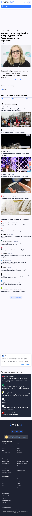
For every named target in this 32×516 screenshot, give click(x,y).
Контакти (4, 502)
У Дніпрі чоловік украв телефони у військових (14, 176)
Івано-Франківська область (8, 468)
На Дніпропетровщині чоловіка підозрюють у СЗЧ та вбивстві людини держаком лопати (15, 283)
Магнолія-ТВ (6, 281)
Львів (3, 485)
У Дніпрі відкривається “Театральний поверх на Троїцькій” (15, 154)
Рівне (18, 478)
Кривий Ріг (11, 376)
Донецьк (19, 485)
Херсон (3, 490)
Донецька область (6, 463)
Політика (4, 443)
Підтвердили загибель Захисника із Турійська (13, 250)
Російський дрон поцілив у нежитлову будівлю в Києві (15, 224)
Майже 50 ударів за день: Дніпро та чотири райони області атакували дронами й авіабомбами (15, 269)
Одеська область (21, 470)
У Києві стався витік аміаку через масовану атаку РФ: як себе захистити (16, 408)
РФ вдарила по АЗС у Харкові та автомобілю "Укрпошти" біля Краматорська (13, 263)
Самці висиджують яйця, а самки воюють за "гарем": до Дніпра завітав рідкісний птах (16, 256)
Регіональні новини (12, 2)
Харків (3, 481)
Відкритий (5, 106)
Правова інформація (6, 500)
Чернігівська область (6, 472)
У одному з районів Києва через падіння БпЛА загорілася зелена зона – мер (14, 243)
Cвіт (18, 443)
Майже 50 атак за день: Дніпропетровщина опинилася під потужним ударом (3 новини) (13, 290)
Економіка (4, 454)
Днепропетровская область (14, 30)
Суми (9, 398)
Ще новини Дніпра (16, 297)
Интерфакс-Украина (7, 241)
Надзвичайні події (6, 452)
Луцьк (3, 487)
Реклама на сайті (5, 493)
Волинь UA (5, 248)
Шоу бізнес (4, 445)
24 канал (5, 253)
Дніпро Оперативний (7, 196)
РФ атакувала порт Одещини (10, 414)
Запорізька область (21, 465)
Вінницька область (6, 461)
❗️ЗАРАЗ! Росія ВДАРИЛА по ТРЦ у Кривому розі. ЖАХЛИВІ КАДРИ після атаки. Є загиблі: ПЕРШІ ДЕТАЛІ (14, 380)
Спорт (18, 448)
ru (27, 2)
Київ (14, 392)
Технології (19, 452)
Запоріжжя (19, 481)
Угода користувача (6, 498)
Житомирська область (22, 463)
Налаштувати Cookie (6, 507)
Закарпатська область (7, 465)
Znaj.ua (4, 234)
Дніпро (10, 106)
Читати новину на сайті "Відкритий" (11, 80)
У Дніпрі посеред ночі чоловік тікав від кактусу (15, 198)
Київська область (21, 468)
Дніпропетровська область (23, 461)
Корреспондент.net (7, 222)
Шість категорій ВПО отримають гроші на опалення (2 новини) (16, 236)
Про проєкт (4, 504)
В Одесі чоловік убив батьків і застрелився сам (14, 231)
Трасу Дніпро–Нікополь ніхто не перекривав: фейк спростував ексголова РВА (15, 276)
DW (4, 260)
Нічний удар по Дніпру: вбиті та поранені (13, 132)
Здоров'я (19, 450)
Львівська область (6, 470)
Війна (18, 445)
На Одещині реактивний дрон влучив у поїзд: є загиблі (15, 401)
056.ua (4, 287)
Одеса (15, 412)
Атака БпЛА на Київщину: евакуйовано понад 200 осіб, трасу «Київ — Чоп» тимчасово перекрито (16, 394)
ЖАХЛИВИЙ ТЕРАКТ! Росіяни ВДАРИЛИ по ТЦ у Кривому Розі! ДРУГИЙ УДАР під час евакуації (15, 387)
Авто (3, 450)
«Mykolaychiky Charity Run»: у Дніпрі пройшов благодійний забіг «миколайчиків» (14, 109)
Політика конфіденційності (7, 495)
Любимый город (6, 129)
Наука (3, 448)
